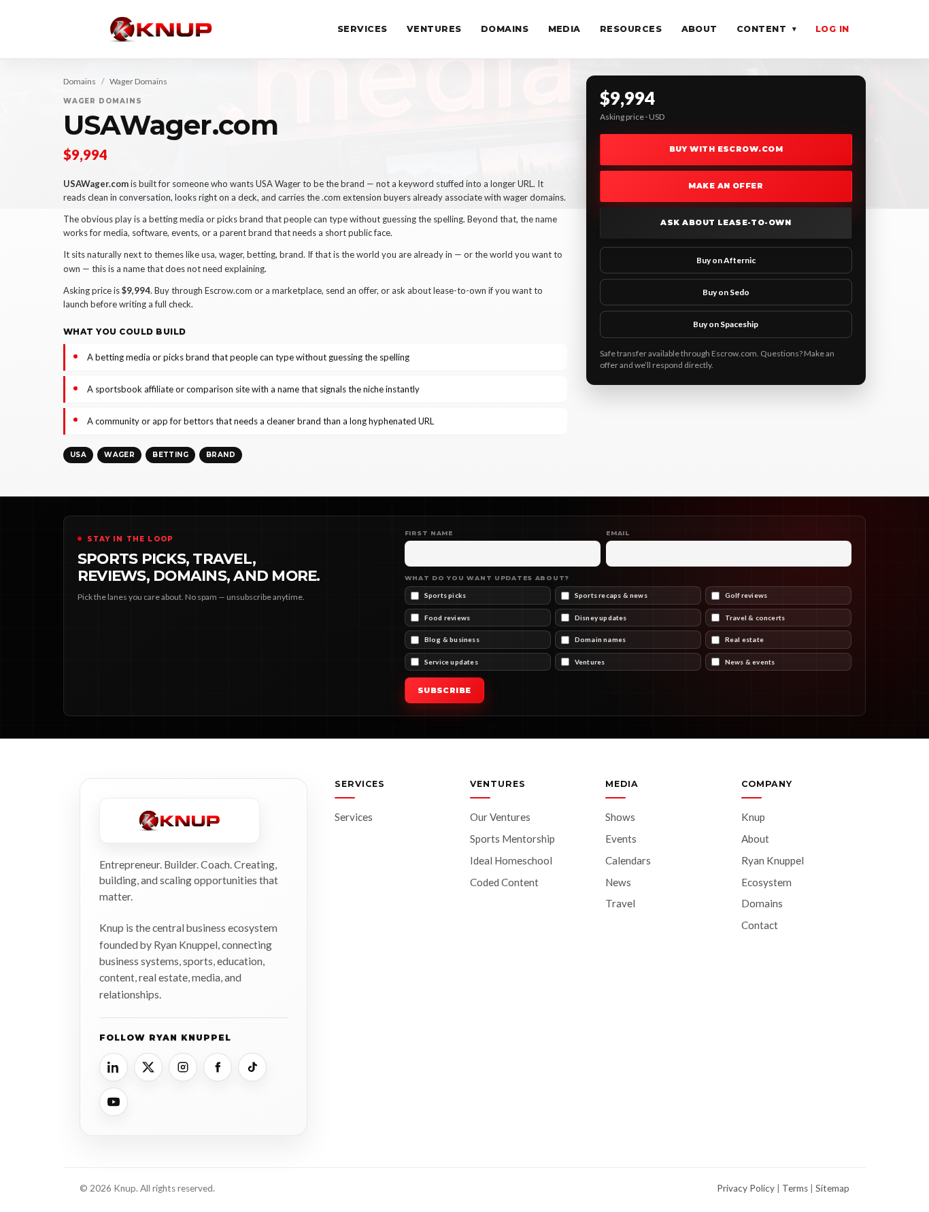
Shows (620, 817)
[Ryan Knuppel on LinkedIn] (113, 1067)
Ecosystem (766, 882)
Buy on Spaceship (725, 324)
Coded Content (504, 882)
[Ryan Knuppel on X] (148, 1067)
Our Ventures (500, 817)
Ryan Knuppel (772, 860)
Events (621, 838)
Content (766, 29)
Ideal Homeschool (511, 860)
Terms (795, 1188)
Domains (505, 29)
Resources (631, 29)
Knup (753, 817)
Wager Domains (138, 81)
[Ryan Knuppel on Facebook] (217, 1067)
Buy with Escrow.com (726, 149)
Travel (620, 903)
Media (564, 29)
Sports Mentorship (512, 838)
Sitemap (832, 1188)
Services (362, 29)
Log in (832, 29)
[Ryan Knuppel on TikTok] (252, 1067)
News (618, 882)
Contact (759, 925)
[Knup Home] (161, 29)
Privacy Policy (746, 1188)
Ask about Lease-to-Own (725, 222)
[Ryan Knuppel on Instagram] (183, 1067)
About (699, 29)
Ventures (434, 29)
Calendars (628, 860)
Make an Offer (725, 185)
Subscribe (444, 690)
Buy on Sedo (726, 292)
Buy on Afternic (726, 260)
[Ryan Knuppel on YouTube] (113, 1102)
